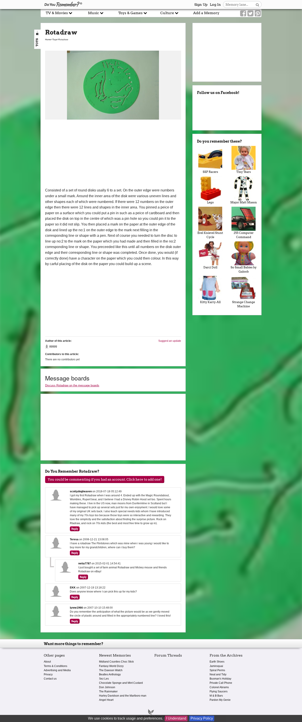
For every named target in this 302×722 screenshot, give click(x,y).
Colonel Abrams (219, 687)
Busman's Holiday (220, 678)
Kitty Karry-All (210, 302)
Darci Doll (210, 267)
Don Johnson (107, 687)
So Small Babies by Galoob (243, 269)
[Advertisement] (113, 154)
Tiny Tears (243, 172)
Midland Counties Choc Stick (116, 661)
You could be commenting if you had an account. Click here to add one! (105, 479)
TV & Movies (57, 13)
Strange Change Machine (243, 304)
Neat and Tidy (218, 674)
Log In (215, 4)
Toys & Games (130, 13)
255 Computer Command (244, 235)
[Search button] (257, 4)
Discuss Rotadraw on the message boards (72, 385)
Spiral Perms (217, 670)
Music (94, 13)
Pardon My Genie (220, 699)
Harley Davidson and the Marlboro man (122, 695)
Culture (167, 13)
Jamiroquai (216, 666)
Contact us (50, 678)
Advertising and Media (57, 670)
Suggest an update (169, 340)
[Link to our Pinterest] (258, 13)
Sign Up (201, 4)
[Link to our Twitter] (250, 13)
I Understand (176, 718)
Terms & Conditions (55, 666)
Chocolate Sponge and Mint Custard (121, 682)
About (47, 661)
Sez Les (104, 678)
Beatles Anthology (110, 674)
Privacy (48, 674)
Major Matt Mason (243, 202)
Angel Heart (106, 699)
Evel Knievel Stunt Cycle (210, 235)
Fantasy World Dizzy (111, 666)
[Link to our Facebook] (243, 13)
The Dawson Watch (110, 670)
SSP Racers (210, 172)
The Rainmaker (108, 691)
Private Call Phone (221, 682)
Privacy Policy (202, 718)
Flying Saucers (218, 691)
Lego (210, 202)
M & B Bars (216, 695)
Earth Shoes (217, 661)
